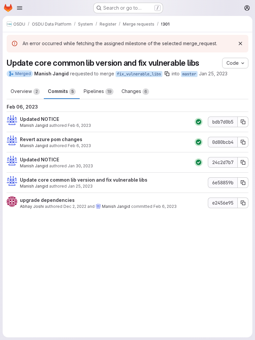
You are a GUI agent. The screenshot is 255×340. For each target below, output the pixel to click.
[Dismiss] (240, 43)
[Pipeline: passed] (199, 122)
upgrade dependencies (47, 200)
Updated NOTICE (39, 119)
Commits (61, 91)
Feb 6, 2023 (79, 125)
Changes (134, 91)
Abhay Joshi (32, 206)
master (189, 74)
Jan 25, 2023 (213, 73)
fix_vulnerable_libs (139, 74)
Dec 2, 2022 (74, 206)
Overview (24, 91)
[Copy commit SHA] (243, 122)
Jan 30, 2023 (80, 165)
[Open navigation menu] (19, 8)
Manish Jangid (34, 125)
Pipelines (98, 91)
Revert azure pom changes (51, 139)
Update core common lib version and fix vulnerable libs (83, 180)
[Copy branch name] (167, 74)
